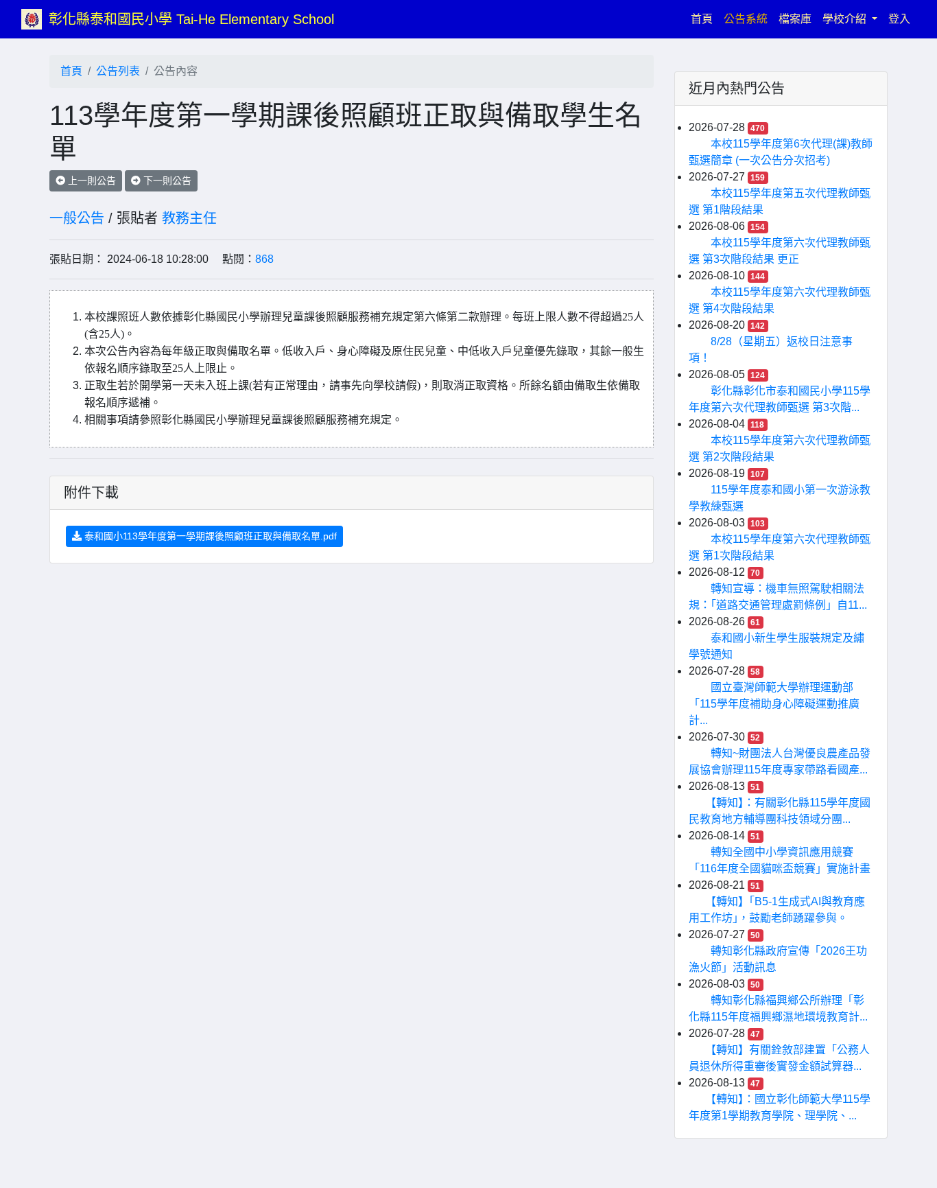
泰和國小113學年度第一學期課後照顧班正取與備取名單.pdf (209, 536)
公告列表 (118, 71)
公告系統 (746, 19)
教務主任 (189, 218)
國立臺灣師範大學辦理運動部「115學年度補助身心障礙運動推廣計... (774, 704)
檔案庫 (795, 19)
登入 (899, 19)
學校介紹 (845, 19)
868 (264, 259)
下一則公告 (166, 180)
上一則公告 (90, 180)
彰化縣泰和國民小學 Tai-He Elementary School (191, 19)
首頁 (704, 18)
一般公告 (76, 218)
